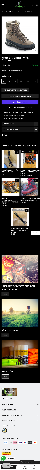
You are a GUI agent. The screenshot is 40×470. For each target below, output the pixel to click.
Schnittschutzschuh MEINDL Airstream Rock (30, 171)
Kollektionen (12, 12)
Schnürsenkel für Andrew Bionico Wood (19, 230)
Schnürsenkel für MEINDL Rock (10, 171)
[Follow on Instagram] (7, 398)
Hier (5, 294)
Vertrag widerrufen (26, 462)
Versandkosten (17, 71)
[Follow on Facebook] (3, 398)
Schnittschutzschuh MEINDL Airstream (30, 199)
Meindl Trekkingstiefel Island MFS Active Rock (10, 201)
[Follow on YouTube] (10, 398)
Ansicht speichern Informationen (14, 118)
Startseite (4, 12)
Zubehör (7, 371)
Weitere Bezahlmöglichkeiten (20, 107)
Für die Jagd (10, 330)
